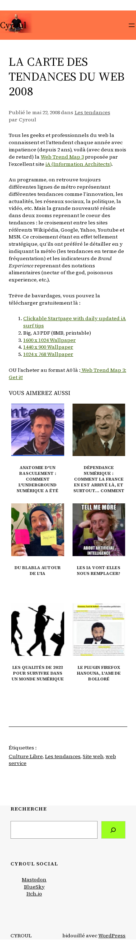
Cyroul (13, 25)
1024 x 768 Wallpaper (48, 354)
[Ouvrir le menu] (131, 25)
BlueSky (34, 886)
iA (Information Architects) (78, 164)
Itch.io (34, 893)
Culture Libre (26, 756)
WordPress (111, 935)
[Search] (113, 830)
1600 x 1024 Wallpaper (49, 340)
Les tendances (92, 112)
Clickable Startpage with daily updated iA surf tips (74, 322)
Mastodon (34, 879)
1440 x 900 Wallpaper (48, 347)
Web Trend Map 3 (62, 156)
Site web (93, 756)
